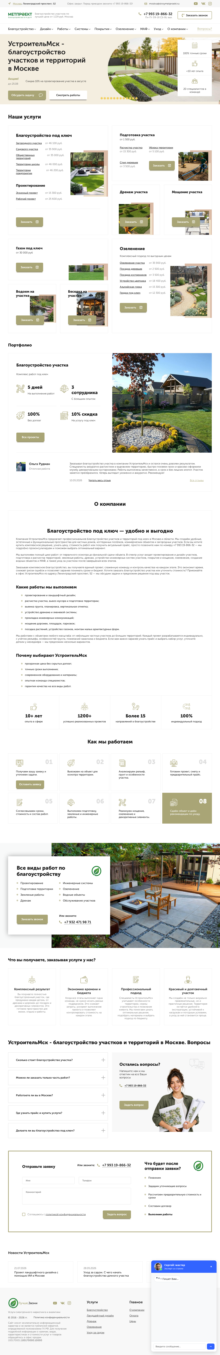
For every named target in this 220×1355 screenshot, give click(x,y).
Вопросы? (204, 29)
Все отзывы (197, 480)
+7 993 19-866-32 (158, 14)
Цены (132, 1321)
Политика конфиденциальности (52, 1317)
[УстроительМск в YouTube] (196, 3)
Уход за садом (95, 1332)
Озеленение (125, 29)
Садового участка (27, 149)
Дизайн (45, 29)
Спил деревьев (129, 162)
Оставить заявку (30, 784)
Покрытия (102, 29)
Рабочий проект (26, 198)
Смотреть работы (68, 95)
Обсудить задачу (22, 95)
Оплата (133, 1315)
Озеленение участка (132, 262)
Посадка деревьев (131, 268)
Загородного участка (29, 143)
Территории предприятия (24, 172)
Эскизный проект (27, 192)
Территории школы (28, 164)
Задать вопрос (134, 1105)
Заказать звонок (197, 15)
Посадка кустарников (133, 274)
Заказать (26, 221)
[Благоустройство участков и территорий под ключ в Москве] (20, 15)
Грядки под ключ (130, 292)
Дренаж (91, 1321)
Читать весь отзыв (100, 480)
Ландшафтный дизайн (100, 1315)
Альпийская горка (131, 286)
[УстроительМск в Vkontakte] (203, 3)
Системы (81, 29)
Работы (62, 29)
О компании (176, 29)
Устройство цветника (133, 280)
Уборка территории (161, 147)
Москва (17, 3)
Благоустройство (21, 29)
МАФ (143, 29)
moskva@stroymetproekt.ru (164, 3)
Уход (157, 29)
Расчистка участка (131, 147)
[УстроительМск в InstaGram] (210, 4)
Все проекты (30, 437)
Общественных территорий (25, 157)
